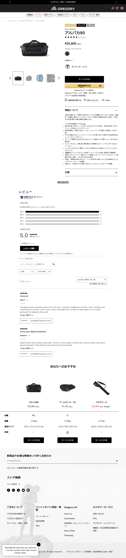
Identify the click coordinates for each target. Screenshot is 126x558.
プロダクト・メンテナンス (104, 523)
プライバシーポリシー (75, 552)
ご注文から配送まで (15, 518)
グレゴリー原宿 (94, 15)
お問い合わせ (98, 513)
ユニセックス (70, 25)
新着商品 (30, 15)
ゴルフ (75, 15)
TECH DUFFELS (25, 20)
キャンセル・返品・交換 (17, 523)
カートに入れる (84, 79)
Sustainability (69, 518)
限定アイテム (48, 15)
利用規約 (88, 552)
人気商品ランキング (63, 15)
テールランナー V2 (68, 402)
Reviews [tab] (63, 182)
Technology (68, 535)
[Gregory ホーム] (63, 8)
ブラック (91, 25)
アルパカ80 (34, 402)
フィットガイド (42, 516)
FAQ (37, 525)
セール (39, 15)
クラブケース (101, 402)
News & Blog (69, 531)
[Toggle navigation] (121, 8)
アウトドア (12, 20)
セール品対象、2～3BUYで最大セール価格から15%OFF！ (68, 2)
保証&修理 (40, 521)
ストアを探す (12, 484)
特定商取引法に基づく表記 (103, 552)
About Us (68, 514)
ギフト (83, 15)
